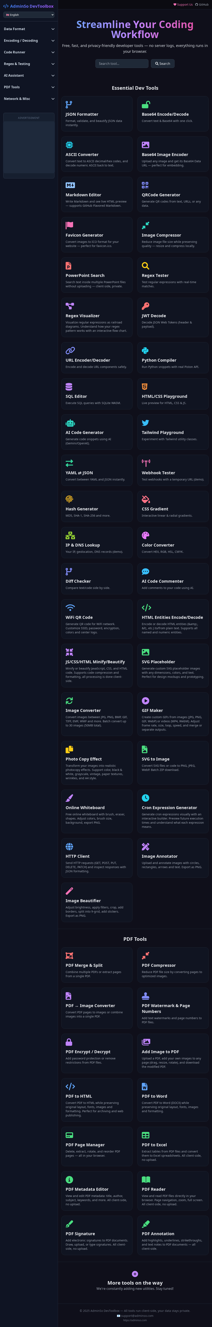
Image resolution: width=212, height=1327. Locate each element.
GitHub (203, 4)
